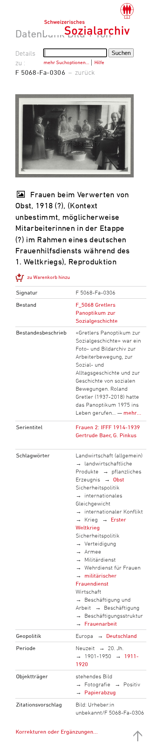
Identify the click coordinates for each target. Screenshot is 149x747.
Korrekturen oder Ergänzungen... (57, 731)
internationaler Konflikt (113, 511)
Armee (92, 551)
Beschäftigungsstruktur (113, 615)
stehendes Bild (94, 676)
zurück (85, 72)
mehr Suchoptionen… (66, 62)
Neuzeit (85, 648)
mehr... (132, 412)
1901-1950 (97, 656)
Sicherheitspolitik (98, 487)
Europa (84, 636)
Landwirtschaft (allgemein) (109, 455)
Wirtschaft (88, 591)
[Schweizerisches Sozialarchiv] (89, 19)
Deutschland (121, 636)
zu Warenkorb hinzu (48, 277)
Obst (118, 479)
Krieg (91, 519)
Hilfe (99, 62)
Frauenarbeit (100, 623)
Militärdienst (100, 559)
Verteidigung (100, 543)
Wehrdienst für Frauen (112, 567)
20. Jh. (115, 648)
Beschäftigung (121, 607)
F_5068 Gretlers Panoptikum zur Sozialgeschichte (97, 312)
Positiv (131, 684)
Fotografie (97, 684)
